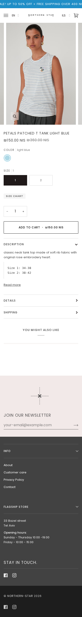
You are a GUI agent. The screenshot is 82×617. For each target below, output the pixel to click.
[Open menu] (7, 15)
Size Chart (14, 196)
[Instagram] (14, 575)
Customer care (15, 472)
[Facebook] (6, 575)
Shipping (11, 312)
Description (14, 244)
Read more (12, 285)
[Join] (72, 425)
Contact (9, 487)
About (8, 465)
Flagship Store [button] (16, 507)
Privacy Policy (14, 480)
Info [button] (7, 451)
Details (10, 300)
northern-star (20, 596)
